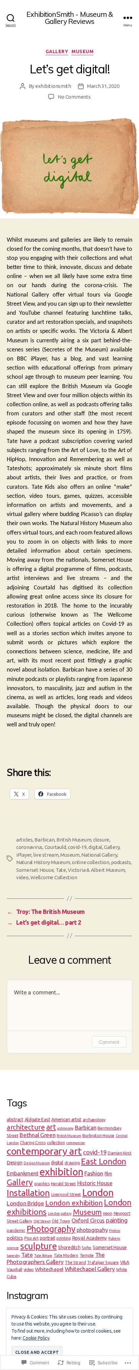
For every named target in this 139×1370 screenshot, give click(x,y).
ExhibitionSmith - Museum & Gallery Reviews (69, 18)
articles (24, 840)
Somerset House (35, 870)
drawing (72, 1162)
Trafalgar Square (103, 1262)
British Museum (73, 840)
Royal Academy (89, 1238)
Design (14, 1162)
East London (103, 1161)
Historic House (94, 1183)
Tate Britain (43, 1256)
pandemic (16, 1230)
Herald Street (63, 1183)
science (13, 1248)
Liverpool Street (66, 1194)
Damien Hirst (120, 1153)
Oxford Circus (88, 1221)
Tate (61, 870)
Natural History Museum (43, 862)
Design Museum (37, 1163)
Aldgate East (37, 1119)
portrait (47, 1238)
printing (63, 1238)
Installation (28, 1193)
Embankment (22, 1173)
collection (56, 1142)
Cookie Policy (36, 1338)
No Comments (74, 97)
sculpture (38, 1246)
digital (95, 847)
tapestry (13, 1256)
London (97, 1192)
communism (75, 1143)
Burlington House (98, 1135)
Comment (109, 1042)
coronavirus (29, 847)
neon (107, 1213)
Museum (82, 51)
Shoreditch (69, 1247)
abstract (15, 1119)
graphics (42, 1183)
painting (117, 1220)
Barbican (44, 840)
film (108, 1173)
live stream (46, 855)
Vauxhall (14, 1269)
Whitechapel (49, 1269)
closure (101, 840)
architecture (26, 1127)
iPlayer (23, 855)
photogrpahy (92, 1230)
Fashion (93, 1173)
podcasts (121, 862)
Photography (51, 1229)
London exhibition (74, 1203)
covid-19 (77, 847)
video (22, 877)
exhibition (61, 1171)
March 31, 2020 (103, 86)
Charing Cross (33, 1142)
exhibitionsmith (53, 86)
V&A (124, 1262)
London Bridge (25, 1203)
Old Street (41, 1221)
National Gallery (99, 855)
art (51, 1127)
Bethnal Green (38, 1135)
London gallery (60, 1213)
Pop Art (31, 1238)
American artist (66, 1119)
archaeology (94, 1119)
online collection (90, 862)
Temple (87, 1255)
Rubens (114, 1238)
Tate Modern (66, 1255)
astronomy (65, 1128)
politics (15, 1238)
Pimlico (114, 1231)
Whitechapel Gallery (90, 1269)
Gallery (57, 51)
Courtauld (55, 847)
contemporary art (44, 1150)
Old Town (61, 1221)
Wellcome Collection (53, 877)
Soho (86, 1247)
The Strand (75, 1262)
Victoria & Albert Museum (96, 870)
